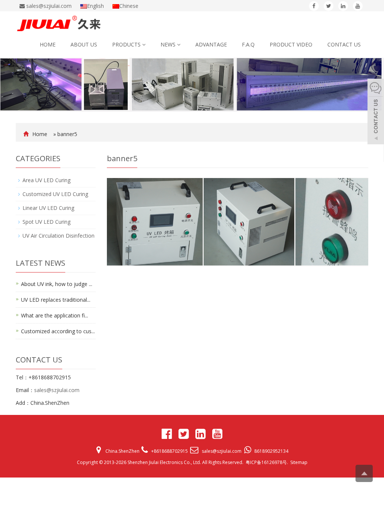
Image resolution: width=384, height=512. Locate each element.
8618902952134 (271, 451)
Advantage (211, 44)
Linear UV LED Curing (48, 207)
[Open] (376, 112)
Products (127, 44)
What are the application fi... (54, 315)
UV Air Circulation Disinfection (58, 235)
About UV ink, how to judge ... (56, 283)
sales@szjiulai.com (57, 390)
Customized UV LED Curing (55, 194)
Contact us (344, 44)
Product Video (291, 44)
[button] (144, 44)
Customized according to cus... (58, 331)
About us (83, 44)
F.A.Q (248, 44)
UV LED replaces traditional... (55, 299)
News (168, 44)
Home (48, 44)
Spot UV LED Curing (46, 221)
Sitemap (299, 462)
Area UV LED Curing (46, 180)
